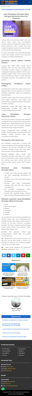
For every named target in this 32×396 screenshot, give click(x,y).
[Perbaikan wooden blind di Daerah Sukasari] (22, 281)
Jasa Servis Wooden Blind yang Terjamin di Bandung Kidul (9, 274)
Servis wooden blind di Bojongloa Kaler (9, 288)
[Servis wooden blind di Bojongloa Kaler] (8, 281)
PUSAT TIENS (10, 366)
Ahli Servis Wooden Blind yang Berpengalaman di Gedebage (11, 324)
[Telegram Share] (13, 255)
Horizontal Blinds (6, 351)
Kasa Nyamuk (22, 349)
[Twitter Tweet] (3, 255)
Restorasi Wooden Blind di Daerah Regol (14, 337)
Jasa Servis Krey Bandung (22, 392)
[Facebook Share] (8, 255)
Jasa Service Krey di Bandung (11, 333)
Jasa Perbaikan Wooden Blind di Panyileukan (15, 329)
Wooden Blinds (6, 349)
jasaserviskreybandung (11, 385)
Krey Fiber (21, 355)
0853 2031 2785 (11, 369)
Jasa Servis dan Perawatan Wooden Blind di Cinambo (22, 274)
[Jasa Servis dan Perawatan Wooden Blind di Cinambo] (22, 267)
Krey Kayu (4, 355)
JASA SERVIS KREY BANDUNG (17, 394)
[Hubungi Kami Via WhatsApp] (3, 388)
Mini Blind (21, 351)
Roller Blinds (22, 353)
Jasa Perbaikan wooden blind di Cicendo (15, 9)
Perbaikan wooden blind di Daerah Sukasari (22, 288)
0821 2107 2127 (11, 381)
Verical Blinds (5, 353)
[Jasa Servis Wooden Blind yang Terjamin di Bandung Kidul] (8, 267)
